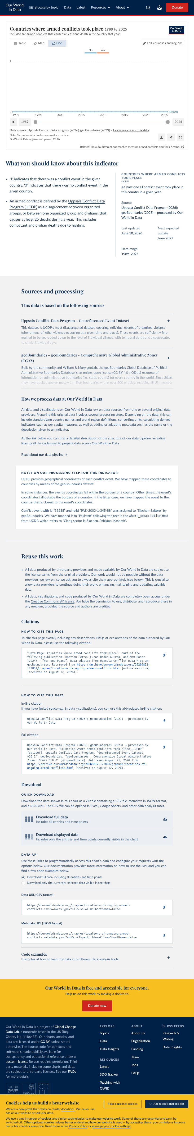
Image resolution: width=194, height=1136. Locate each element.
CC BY (56, 139)
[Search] (148, 7)
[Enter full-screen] (180, 137)
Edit (164, 43)
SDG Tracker (109, 1074)
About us (138, 1033)
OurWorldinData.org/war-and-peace (30, 139)
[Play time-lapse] (13, 122)
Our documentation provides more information (78, 866)
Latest (81, 7)
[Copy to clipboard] (159, 655)
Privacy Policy (78, 1126)
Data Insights (109, 1049)
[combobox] (148, 7)
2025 (178, 121)
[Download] (161, 137)
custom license (16, 1061)
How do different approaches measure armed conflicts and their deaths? (135, 147)
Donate (177, 7)
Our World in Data (15, 7)
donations (68, 1109)
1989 (25, 121)
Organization (140, 1041)
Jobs (134, 1065)
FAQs (72, 1071)
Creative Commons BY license (52, 601)
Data (67, 7)
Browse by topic (46, 7)
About (120, 7)
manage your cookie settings (111, 1126)
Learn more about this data (131, 130)
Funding (137, 1049)
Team (135, 1057)
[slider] (35, 122)
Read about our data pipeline (42, 454)
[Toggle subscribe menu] (159, 7)
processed (164, 212)
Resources (98, 7)
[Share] (171, 137)
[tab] (20, 43)
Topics (104, 1033)
